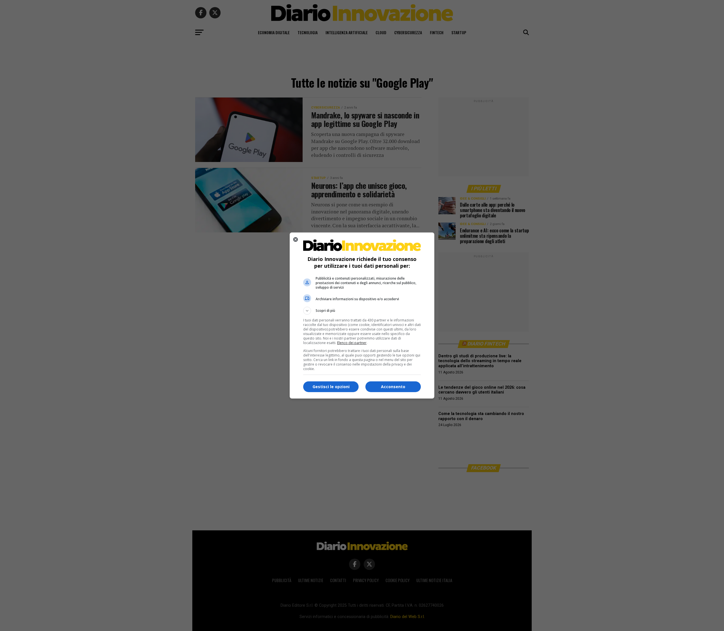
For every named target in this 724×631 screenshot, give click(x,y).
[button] (362, 311)
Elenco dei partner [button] (352, 342)
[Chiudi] (295, 239)
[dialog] (362, 315)
